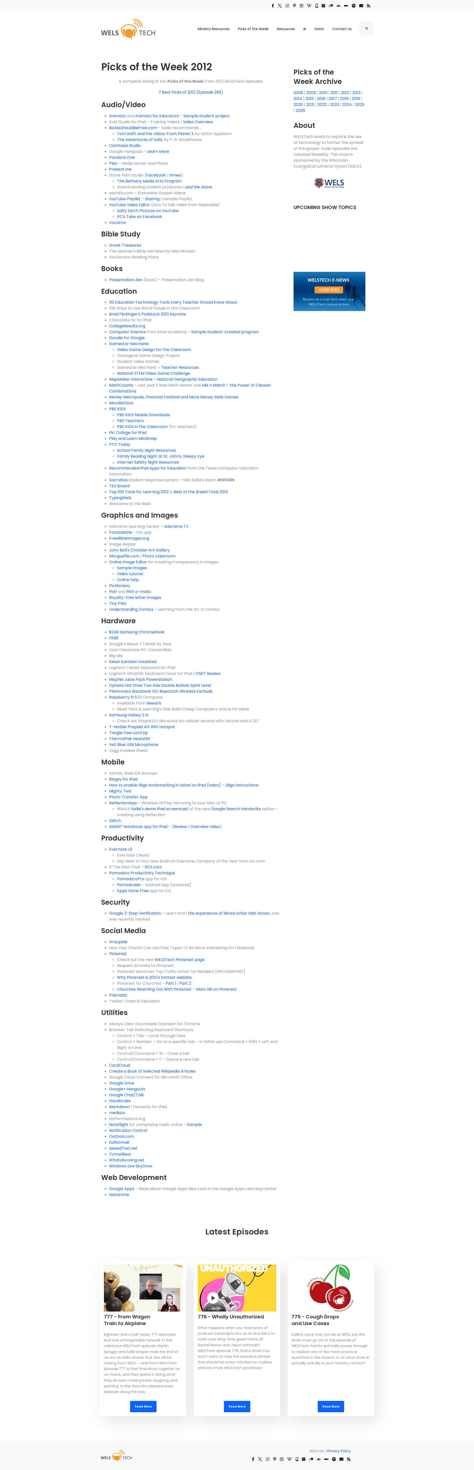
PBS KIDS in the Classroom (142, 427)
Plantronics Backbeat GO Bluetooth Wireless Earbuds (161, 691)
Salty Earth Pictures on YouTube (148, 211)
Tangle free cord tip (128, 733)
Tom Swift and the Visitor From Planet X (155, 134)
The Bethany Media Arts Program (149, 181)
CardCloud (119, 1065)
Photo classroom (159, 556)
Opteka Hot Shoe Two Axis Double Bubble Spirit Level (160, 685)
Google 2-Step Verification (135, 913)
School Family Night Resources (146, 450)
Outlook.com (121, 1136)
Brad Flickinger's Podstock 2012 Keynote (147, 314)
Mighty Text (120, 791)
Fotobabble (120, 532)
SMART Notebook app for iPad (138, 826)
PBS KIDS (117, 409)
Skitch (115, 820)
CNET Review (208, 673)
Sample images (132, 568)
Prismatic (118, 995)
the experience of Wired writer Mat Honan (229, 913)
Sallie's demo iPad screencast (159, 809)
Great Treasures (125, 245)
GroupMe (118, 942)
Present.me (120, 169)
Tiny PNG (117, 603)
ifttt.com (153, 867)
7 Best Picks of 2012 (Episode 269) (190, 92)
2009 (311, 93)
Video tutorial (130, 574)
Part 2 (185, 983)
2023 (335, 104)
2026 (300, 110)
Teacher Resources (180, 367)
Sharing (152, 199)
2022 (322, 104)
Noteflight (118, 1124)
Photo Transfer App (128, 797)
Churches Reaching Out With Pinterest (154, 989)
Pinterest (118, 954)
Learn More (158, 151)
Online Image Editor (128, 562)
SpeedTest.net (123, 1148)
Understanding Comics (131, 609)
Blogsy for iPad (123, 779)
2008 (299, 93)
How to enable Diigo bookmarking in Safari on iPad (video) (165, 785)
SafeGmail (119, 1142)
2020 (299, 104)
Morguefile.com (124, 556)
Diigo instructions (241, 785)
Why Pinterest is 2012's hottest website (154, 977)
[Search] (366, 28)
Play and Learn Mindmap (133, 438)
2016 (321, 98)
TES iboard (119, 486)
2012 (345, 93)
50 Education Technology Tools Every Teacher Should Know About (173, 302)
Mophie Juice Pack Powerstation (140, 679)
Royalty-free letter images (135, 597)
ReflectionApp (123, 803)
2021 (310, 104)
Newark (153, 703)
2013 (356, 93)
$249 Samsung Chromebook (136, 632)
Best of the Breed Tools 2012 (201, 492)
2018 (345, 98)
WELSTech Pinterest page (180, 959)
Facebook (156, 175)
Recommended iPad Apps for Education (147, 468)
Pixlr (113, 591)
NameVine (119, 1194)
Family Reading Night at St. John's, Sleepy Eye (160, 456)
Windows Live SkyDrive (130, 1166)
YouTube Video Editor (129, 205)
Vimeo (175, 175)
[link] (273, 5)
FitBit (114, 638)
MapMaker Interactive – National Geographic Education (163, 379)
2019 (356, 98)
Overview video (205, 826)
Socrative (118, 480)
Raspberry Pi (121, 697)
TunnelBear (120, 1154)
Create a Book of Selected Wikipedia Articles (152, 1071)
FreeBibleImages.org (129, 538)
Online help (128, 580)
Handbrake (120, 1101)
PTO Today (119, 444)
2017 (333, 98)
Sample (194, 1124)
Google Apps (121, 1189)
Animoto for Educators (157, 116)
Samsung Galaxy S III (128, 715)
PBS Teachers (130, 421)
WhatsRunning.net (126, 1160)
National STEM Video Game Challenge (153, 373)
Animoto (117, 116)
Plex (113, 163)
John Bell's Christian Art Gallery (139, 550)
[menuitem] (116, 1455)
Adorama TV (176, 526)
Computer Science (127, 332)
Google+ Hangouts (127, 1089)
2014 (298, 98)
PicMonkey (119, 585)
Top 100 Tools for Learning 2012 (139, 492)
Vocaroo (117, 222)
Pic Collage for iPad (127, 432)
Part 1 (171, 983)
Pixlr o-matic (138, 591)
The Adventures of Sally (140, 139)
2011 (335, 93)
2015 (310, 98)
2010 (323, 93)
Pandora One (122, 157)
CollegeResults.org (127, 326)
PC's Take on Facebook (139, 216)
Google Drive (121, 1083)
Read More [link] (143, 1338)
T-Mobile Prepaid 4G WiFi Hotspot (142, 727)
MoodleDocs (121, 403)
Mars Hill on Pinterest (216, 989)
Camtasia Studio (125, 145)
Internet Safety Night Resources (148, 462)
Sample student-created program (225, 332)
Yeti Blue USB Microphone (133, 744)
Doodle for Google (127, 338)
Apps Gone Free (133, 891)
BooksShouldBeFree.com (133, 128)
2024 (347, 104)
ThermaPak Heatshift (130, 739)
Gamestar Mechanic (129, 344)
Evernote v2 (120, 849)
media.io (117, 1113)
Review (180, 826)
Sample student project (206, 116)
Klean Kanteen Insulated (132, 662)
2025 (359, 104)
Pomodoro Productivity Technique (142, 873)
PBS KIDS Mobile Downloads (143, 415)
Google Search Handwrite (236, 809)
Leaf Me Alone (198, 187)
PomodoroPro (130, 879)
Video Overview (198, 122)
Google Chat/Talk (126, 1095)
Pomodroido (129, 885)
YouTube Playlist (124, 199)
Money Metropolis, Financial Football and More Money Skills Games (173, 397)
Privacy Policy (339, 1451)
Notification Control (128, 1130)
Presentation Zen (125, 280)
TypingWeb (120, 498)
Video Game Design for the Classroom (154, 350)
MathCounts (121, 385)
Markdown (119, 1107)
